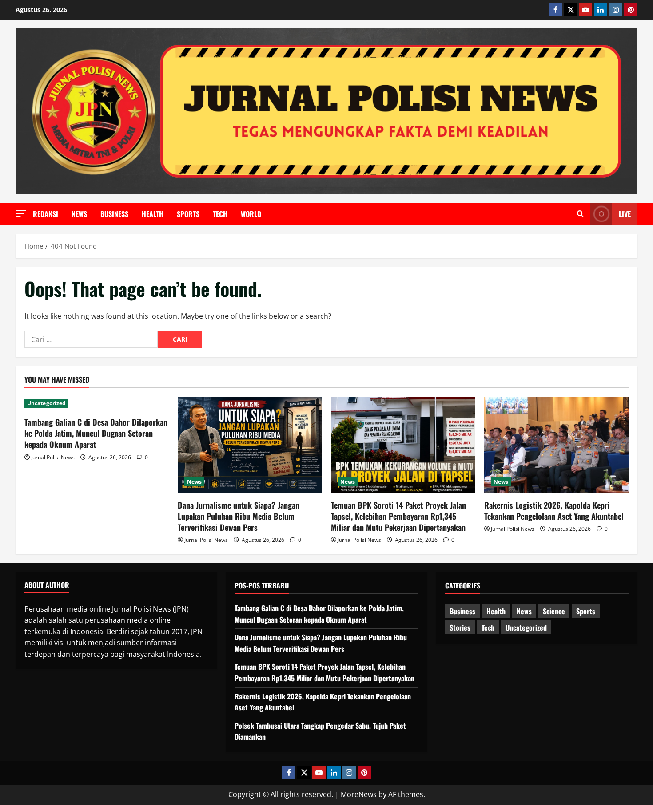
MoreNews (359, 794)
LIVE (625, 214)
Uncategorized (46, 403)
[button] (21, 213)
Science (554, 611)
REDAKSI (45, 214)
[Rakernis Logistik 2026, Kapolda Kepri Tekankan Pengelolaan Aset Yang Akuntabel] (556, 445)
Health (152, 214)
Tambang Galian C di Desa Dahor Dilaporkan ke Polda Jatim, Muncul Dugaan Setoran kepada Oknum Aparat (95, 433)
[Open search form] (580, 214)
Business (114, 214)
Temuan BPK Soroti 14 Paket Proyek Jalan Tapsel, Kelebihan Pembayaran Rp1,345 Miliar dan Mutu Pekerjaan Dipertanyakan (398, 516)
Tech (220, 214)
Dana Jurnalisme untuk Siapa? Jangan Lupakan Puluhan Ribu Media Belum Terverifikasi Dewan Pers (238, 516)
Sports (188, 214)
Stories (460, 627)
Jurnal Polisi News (53, 457)
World (251, 214)
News (79, 214)
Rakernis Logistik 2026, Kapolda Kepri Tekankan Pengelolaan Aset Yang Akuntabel (554, 510)
